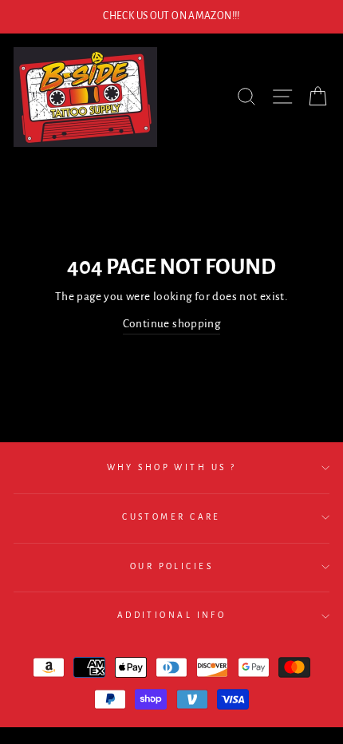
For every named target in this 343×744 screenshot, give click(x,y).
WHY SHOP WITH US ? (172, 467)
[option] (171, 17)
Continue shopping (172, 324)
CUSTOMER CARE (171, 516)
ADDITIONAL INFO (172, 615)
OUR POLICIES (171, 566)
